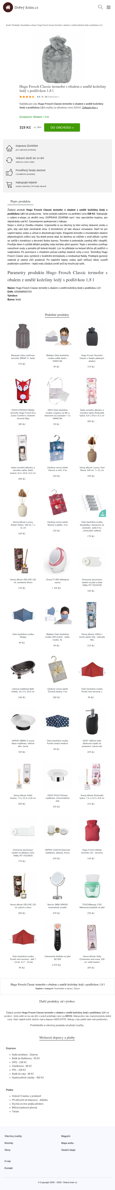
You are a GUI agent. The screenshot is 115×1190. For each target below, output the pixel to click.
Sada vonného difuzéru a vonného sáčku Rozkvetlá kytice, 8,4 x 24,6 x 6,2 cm (92, 413)
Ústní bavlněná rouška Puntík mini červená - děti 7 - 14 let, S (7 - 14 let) (23, 959)
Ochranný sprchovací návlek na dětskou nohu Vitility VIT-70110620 (23, 853)
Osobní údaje (68, 1150)
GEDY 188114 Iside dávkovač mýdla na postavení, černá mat (92, 743)
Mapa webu (67, 1143)
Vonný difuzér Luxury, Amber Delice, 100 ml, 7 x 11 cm (23, 525)
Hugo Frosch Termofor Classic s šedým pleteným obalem (92, 358)
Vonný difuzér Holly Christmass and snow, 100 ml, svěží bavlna (92, 959)
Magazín (65, 1136)
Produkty (15, 25)
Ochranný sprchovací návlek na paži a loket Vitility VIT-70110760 (92, 582)
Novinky (8, 1143)
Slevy (7, 1150)
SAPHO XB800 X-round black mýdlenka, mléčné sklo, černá (23, 743)
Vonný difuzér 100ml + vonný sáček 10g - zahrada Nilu (92, 637)
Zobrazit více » (90, 107)
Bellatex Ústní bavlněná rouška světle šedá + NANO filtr (57, 358)
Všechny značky (13, 1136)
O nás (7, 1161)
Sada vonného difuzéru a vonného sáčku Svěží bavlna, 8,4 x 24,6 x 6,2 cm (23, 470)
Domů (8, 25)
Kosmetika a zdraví (28, 25)
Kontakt (8, 1168)
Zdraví (77, 988)
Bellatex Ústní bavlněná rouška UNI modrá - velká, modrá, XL (57, 637)
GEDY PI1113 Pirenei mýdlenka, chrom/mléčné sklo (57, 798)
